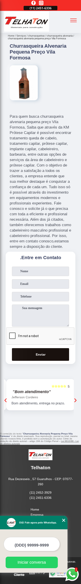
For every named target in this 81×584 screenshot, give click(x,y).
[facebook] (33, 3)
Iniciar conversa (32, 562)
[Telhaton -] (26, 30)
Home (35, 509)
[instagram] (41, 3)
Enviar (40, 354)
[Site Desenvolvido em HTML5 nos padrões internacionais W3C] (37, 573)
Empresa (37, 514)
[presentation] (5, 399)
